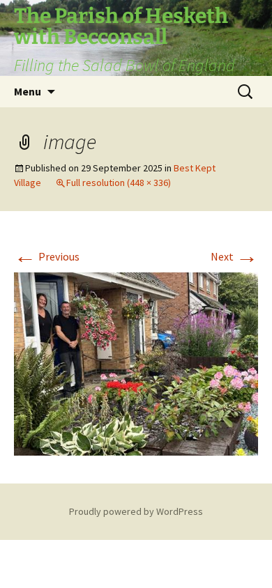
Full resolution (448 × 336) (118, 182)
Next (234, 256)
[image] (136, 362)
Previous (47, 256)
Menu (27, 91)
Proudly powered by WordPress (136, 511)
